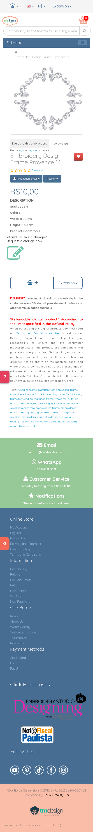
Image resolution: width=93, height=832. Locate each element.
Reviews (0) (59, 143)
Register (15, 533)
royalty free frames (46, 412)
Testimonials (18, 638)
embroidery (29, 417)
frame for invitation (66, 399)
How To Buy (18, 569)
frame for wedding (46, 394)
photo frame (70, 403)
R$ (40, 6)
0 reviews (37, 170)
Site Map (16, 596)
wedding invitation (51, 403)
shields (58, 417)
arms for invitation (70, 394)
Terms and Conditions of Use (37, 333)
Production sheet (27, 178)
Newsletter (17, 643)
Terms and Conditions (25, 554)
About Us (16, 621)
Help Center (18, 591)
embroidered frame (48, 408)
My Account (18, 527)
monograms (67, 412)
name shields (45, 417)
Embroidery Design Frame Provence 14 (42, 57)
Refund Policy (20, 538)
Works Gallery (20, 627)
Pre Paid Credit (20, 580)
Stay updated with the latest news (46, 503)
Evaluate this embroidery (29, 143)
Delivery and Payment (25, 544)
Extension (61, 6)
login (22, 150)
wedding (15, 417)
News (14, 616)
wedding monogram (22, 408)
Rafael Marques (56, 795)
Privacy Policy (20, 549)
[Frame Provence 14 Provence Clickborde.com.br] (46, 98)
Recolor (51, 178)
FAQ (13, 585)
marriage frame (43, 399)
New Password (20, 602)
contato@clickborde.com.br (47, 452)
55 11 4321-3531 (46, 469)
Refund (15, 574)
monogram (17, 403)
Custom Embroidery (24, 632)
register (33, 150)
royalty (29, 412)
